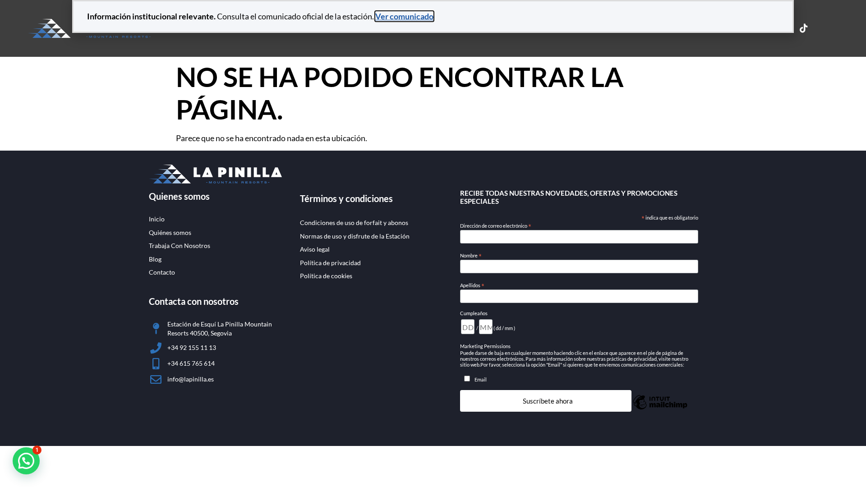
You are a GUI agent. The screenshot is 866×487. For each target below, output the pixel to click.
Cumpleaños (474, 313)
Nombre (471, 256)
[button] (26, 460)
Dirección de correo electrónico (495, 226)
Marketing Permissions (485, 346)
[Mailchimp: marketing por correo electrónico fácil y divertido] (660, 408)
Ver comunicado (404, 16)
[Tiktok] (804, 28)
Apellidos (472, 285)
